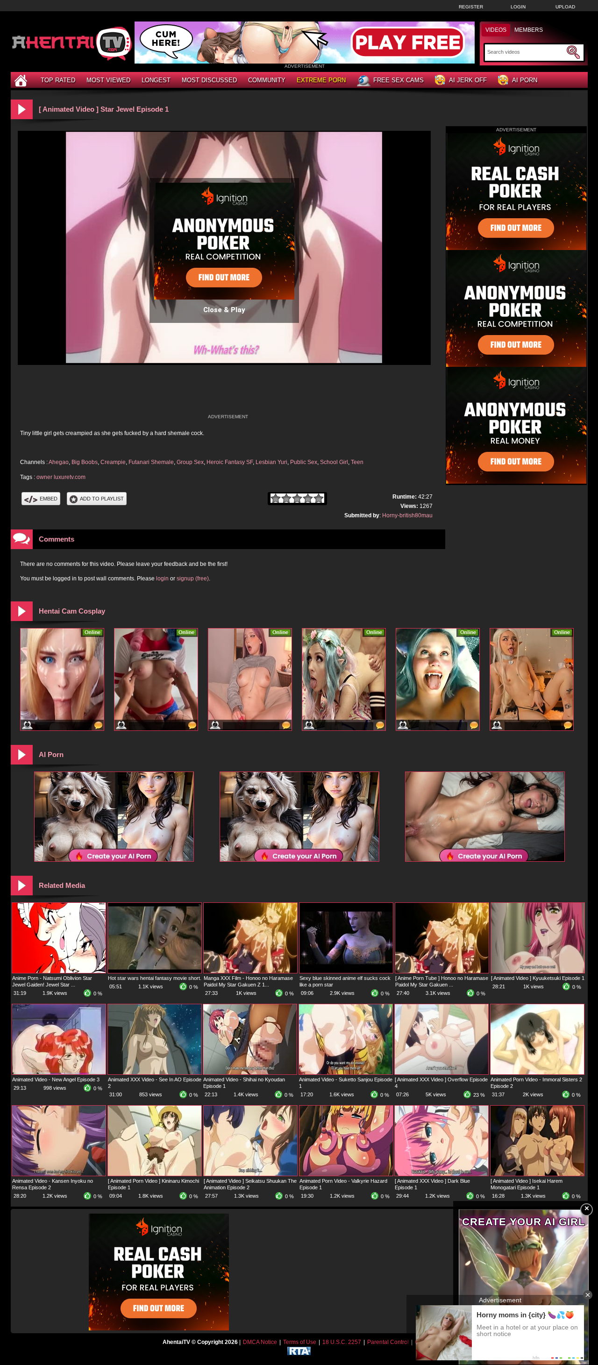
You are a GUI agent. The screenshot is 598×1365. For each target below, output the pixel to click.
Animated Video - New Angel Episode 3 (56, 1079)
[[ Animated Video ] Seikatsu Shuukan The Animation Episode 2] (250, 1174)
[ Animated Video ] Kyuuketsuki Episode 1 (537, 978)
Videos (495, 30)
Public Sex (303, 462)
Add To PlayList (102, 498)
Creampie (113, 462)
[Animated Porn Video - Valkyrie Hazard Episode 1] (346, 1174)
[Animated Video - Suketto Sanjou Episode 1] (345, 1072)
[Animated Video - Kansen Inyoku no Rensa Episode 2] (59, 1174)
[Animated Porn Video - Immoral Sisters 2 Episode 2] (537, 1072)
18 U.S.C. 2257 (341, 1342)
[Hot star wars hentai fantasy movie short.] (154, 971)
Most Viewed (108, 80)
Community (266, 80)
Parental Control (388, 1342)
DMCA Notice (260, 1342)
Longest (156, 80)
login (162, 578)
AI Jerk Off (468, 80)
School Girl (334, 462)
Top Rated (58, 80)
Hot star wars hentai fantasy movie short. (154, 978)
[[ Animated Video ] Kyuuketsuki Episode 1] (537, 971)
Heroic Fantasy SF (229, 462)
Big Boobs (84, 462)
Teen (357, 462)
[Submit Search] (573, 52)
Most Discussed (209, 80)
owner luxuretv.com (60, 477)
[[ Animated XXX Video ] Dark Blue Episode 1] (441, 1174)
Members (528, 30)
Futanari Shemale (151, 462)
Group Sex (190, 462)
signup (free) (193, 578)
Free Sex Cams (398, 80)
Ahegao (59, 462)
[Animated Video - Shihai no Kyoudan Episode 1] (250, 1072)
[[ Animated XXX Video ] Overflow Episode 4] (441, 1072)
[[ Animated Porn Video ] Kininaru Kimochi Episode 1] (154, 1174)
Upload (565, 6)
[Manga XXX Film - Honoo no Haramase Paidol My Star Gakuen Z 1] (250, 971)
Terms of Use (299, 1342)
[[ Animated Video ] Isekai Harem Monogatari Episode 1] (537, 1174)
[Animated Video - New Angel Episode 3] (59, 1072)
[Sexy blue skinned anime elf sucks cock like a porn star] (346, 971)
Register (471, 6)
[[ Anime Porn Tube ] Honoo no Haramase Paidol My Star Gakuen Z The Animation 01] (442, 971)
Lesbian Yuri (271, 462)
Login (518, 6)
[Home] (22, 80)
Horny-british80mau (407, 515)
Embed (48, 498)
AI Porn (524, 80)
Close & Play (224, 310)
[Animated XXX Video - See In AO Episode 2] (154, 1072)
